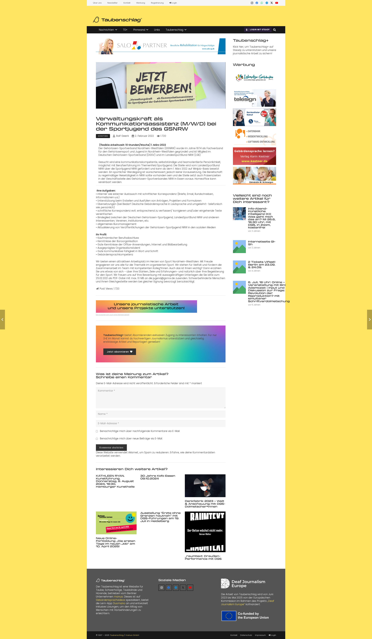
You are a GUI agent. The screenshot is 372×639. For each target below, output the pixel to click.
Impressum (260, 635)
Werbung (140, 2)
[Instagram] (252, 2)
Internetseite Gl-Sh (261, 243)
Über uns (97, 2)
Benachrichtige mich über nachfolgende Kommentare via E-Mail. (140, 431)
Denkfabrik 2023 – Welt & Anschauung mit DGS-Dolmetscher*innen (205, 503)
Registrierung (157, 2)
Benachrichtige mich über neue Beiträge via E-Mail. (131, 438)
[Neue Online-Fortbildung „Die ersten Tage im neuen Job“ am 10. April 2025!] (116, 523)
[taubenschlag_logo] (117, 20)
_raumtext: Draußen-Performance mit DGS (203, 557)
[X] (271, 2)
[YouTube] (276, 2)
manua (118, 596)
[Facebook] (256, 2)
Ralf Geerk (122, 136)
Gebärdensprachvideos (110, 600)
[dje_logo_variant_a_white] (243, 583)
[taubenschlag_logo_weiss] (110, 580)
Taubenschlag (117, 635)
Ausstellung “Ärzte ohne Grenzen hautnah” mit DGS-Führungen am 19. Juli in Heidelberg (160, 517)
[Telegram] (266, 2)
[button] (116, 29)
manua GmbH (132, 635)
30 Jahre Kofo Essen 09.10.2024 (157, 477)
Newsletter (112, 2)
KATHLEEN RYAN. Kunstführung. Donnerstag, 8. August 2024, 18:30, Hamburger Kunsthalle (115, 481)
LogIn (174, 2)
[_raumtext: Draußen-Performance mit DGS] (205, 532)
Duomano (119, 603)
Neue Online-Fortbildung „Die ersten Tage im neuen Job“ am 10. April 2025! (115, 542)
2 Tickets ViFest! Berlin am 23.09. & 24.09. (261, 264)
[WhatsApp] (261, 2)
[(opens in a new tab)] (205, 485)
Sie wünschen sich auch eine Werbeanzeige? (112, 315)
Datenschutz (246, 635)
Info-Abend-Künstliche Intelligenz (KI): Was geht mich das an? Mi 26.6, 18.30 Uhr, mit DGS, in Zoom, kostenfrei (262, 218)
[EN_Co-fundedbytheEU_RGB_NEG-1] (246, 615)
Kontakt (127, 2)
